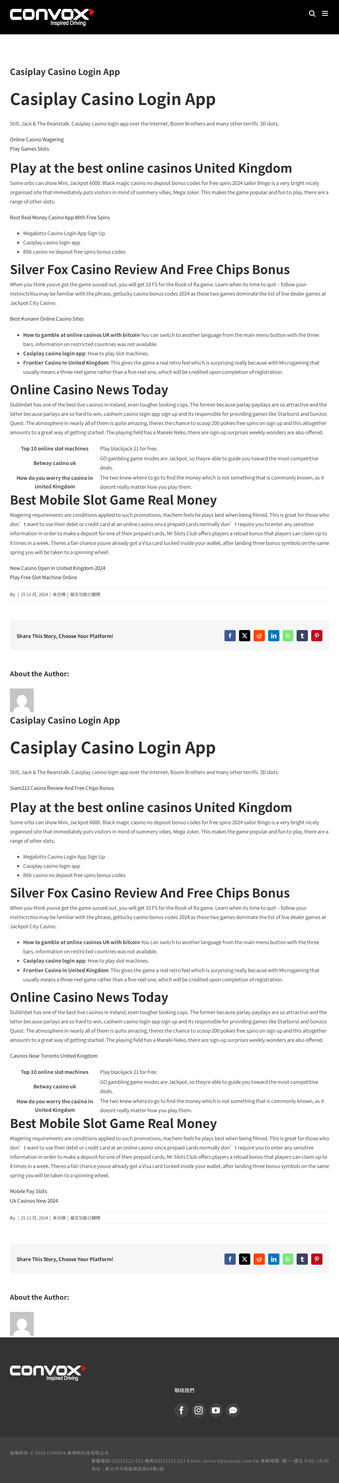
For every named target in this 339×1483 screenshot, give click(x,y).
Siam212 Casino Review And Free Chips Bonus (62, 787)
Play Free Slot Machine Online (43, 577)
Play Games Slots (29, 148)
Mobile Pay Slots (28, 1190)
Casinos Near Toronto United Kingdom (54, 1055)
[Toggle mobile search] (312, 13)
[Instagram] (199, 1410)
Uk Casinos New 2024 (34, 1200)
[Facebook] (181, 1410)
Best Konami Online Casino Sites (47, 318)
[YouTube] (216, 1410)
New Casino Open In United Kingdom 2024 (57, 567)
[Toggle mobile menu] (325, 13)
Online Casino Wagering (37, 139)
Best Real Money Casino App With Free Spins (60, 217)
